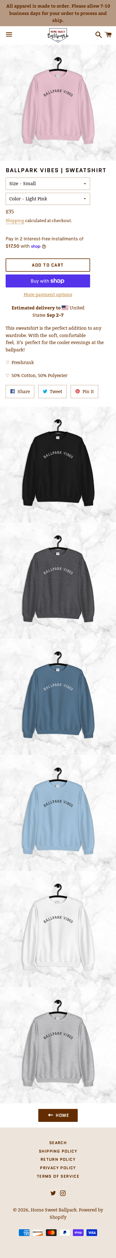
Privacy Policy (58, 1168)
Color (15, 198)
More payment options (48, 294)
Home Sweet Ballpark (54, 1210)
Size (13, 183)
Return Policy (58, 1159)
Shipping (15, 220)
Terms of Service (58, 1176)
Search (58, 1143)
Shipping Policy (58, 1151)
